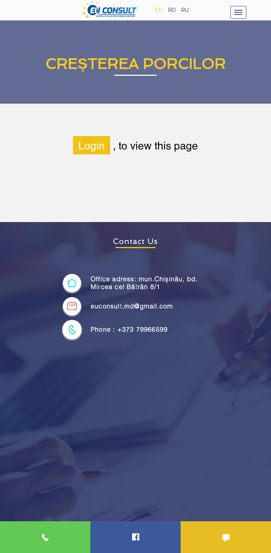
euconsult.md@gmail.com (132, 306)
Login (91, 145)
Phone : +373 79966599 (129, 329)
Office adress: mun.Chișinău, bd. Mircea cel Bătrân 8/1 (144, 282)
